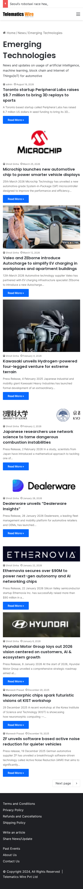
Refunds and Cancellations (22, 816)
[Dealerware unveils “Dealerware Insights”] (41, 483)
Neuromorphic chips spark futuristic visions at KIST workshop (38, 698)
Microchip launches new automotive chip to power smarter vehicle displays (41, 172)
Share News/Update (17, 839)
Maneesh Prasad (15, 689)
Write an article (14, 832)
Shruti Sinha (12, 164)
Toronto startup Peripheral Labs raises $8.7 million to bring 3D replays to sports (41, 95)
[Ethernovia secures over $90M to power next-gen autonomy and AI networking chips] (41, 554)
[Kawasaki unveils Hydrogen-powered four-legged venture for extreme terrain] (41, 326)
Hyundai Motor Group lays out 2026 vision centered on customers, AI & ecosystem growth (37, 652)
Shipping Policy (14, 823)
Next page (63, 783)
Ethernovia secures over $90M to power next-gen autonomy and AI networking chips (36, 576)
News (22, 33)
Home (10, 33)
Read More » (16, 119)
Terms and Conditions (19, 804)
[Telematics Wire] (18, 14)
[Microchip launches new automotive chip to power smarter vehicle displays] (41, 143)
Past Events (11, 848)
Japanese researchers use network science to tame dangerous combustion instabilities (38, 437)
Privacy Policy (13, 810)
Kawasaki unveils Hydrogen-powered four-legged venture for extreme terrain (40, 366)
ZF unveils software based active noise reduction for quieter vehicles (41, 741)
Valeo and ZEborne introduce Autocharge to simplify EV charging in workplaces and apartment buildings (40, 263)
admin (9, 84)
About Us (10, 855)
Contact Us (11, 861)
